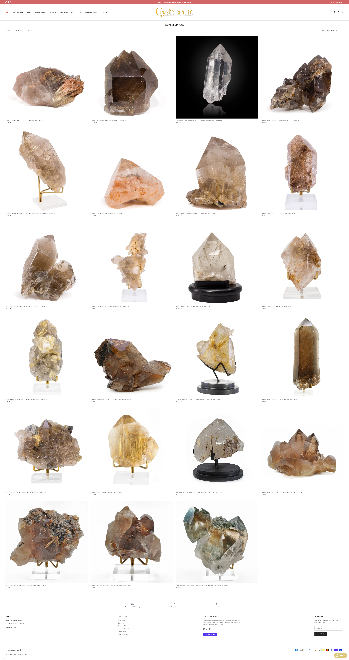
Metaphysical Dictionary (91, 12)
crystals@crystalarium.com (232, 622)
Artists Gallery (64, 12)
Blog (72, 12)
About (79, 12)
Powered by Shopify (22, 654)
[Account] (334, 12)
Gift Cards (121, 623)
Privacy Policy (122, 632)
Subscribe (320, 634)
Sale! (6, 12)
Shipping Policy (122, 626)
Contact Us (121, 620)
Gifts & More (52, 12)
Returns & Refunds (123, 629)
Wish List (104, 12)
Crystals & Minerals (17, 12)
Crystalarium (13, 654)
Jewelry (29, 12)
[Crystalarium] (174, 12)
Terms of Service (123, 634)
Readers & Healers (39, 12)
